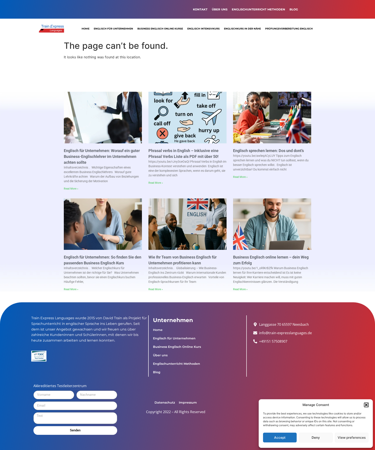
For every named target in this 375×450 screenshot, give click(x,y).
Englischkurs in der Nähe (242, 28)
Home (85, 28)
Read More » (71, 188)
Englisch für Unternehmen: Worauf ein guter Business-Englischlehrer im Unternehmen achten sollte (102, 156)
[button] (366, 405)
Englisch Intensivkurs (203, 28)
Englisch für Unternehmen (113, 28)
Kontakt (200, 9)
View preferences (352, 437)
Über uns (219, 9)
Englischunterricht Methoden (258, 9)
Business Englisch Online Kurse (160, 28)
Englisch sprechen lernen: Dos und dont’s (269, 150)
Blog (293, 9)
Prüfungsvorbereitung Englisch (289, 28)
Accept (280, 437)
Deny (316, 437)
